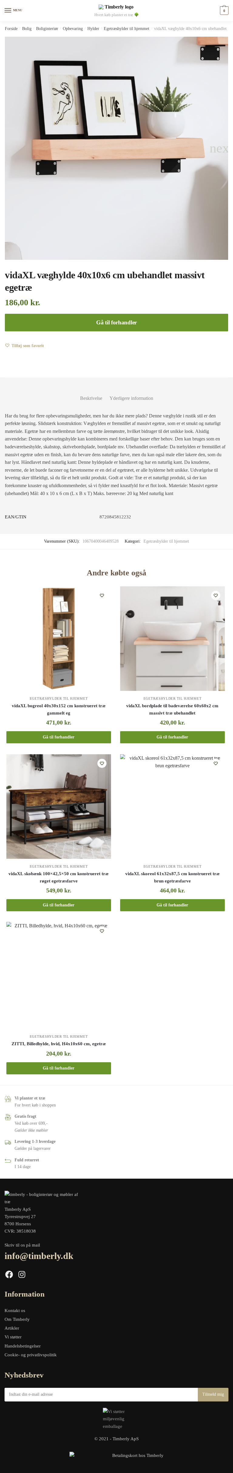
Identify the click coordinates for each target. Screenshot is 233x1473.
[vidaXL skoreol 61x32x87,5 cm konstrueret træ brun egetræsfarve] (172, 806)
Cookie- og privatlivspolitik (31, 1354)
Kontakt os (15, 1310)
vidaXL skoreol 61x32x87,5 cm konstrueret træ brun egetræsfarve (172, 877)
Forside (11, 28)
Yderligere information (131, 398)
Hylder (93, 28)
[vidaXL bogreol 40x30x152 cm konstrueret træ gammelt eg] (58, 638)
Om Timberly (17, 1319)
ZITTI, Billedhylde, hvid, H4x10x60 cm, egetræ (59, 1043)
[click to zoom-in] (116, 148)
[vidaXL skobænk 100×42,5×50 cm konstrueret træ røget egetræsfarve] (58, 806)
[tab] (91, 393)
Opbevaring (73, 28)
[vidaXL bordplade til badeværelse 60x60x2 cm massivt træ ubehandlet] (172, 638)
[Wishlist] (101, 595)
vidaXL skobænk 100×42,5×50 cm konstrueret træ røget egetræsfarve (58, 877)
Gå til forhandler (116, 322)
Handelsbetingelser (23, 1346)
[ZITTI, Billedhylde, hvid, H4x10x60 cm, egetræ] (58, 975)
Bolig (27, 28)
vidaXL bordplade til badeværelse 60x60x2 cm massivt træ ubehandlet (172, 709)
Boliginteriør (47, 28)
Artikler (12, 1328)
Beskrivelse (91, 398)
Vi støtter (13, 1336)
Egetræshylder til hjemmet (126, 28)
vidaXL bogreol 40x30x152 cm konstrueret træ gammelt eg (59, 709)
